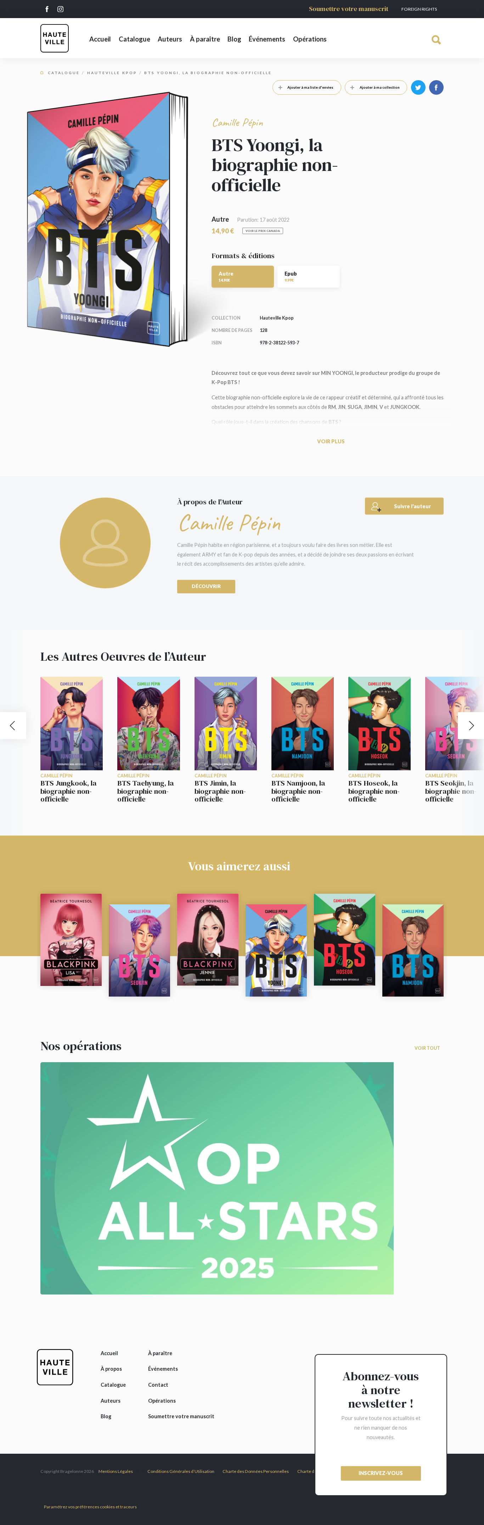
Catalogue (134, 39)
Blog (234, 39)
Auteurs (170, 39)
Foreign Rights (419, 9)
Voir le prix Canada (263, 231)
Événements (267, 39)
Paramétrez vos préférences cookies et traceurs (90, 1506)
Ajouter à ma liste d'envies (310, 87)
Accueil (100, 39)
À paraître (205, 39)
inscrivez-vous (381, 1473)
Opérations (310, 39)
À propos (111, 1369)
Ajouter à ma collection (380, 87)
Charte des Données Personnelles (256, 1471)
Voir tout (427, 1048)
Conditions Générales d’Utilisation (180, 1471)
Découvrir (206, 586)
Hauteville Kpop (112, 73)
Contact (158, 1385)
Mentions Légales (116, 1471)
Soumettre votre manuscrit (348, 8)
